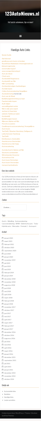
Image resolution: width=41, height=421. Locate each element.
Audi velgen (6, 104)
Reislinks (7, 394)
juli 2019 (7, 263)
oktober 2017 (9, 310)
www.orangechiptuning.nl (11, 71)
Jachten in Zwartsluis (9, 111)
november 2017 (9, 307)
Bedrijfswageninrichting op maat (13, 99)
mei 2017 (7, 316)
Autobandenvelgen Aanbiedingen (14, 86)
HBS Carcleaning (8, 84)
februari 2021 (9, 244)
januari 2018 (8, 304)
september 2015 (10, 360)
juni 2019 (7, 266)
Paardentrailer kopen (9, 101)
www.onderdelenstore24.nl (11, 194)
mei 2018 (7, 291)
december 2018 (9, 279)
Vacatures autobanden (10, 152)
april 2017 (7, 320)
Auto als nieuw (7, 74)
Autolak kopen (7, 89)
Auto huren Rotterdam (10, 160)
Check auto (6, 76)
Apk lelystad (6, 58)
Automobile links (10, 391)
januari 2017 (8, 329)
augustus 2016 (9, 338)
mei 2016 (7, 345)
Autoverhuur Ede (8, 157)
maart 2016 (8, 351)
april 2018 (7, 294)
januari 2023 (8, 238)
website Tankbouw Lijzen (11, 114)
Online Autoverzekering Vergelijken (14, 91)
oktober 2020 (9, 247)
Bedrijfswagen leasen (9, 119)
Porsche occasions (8, 124)
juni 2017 (7, 313)
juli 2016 (7, 341)
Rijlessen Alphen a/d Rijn (10, 121)
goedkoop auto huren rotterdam (13, 61)
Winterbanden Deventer (10, 155)
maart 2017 (8, 323)
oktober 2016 (9, 335)
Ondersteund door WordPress (13, 413)
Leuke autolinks (9, 400)
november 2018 (9, 282)
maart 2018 (8, 298)
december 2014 (9, 373)
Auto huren (6, 129)
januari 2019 (8, 276)
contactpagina (25, 189)
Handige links (9, 397)
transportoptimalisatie (10, 165)
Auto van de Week (8, 96)
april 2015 (7, 367)
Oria (32, 413)
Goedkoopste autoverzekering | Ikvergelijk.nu (18, 126)
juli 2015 (7, 363)
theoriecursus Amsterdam (11, 141)
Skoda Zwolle (6, 55)
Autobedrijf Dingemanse (10, 79)
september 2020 (10, 251)
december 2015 (9, 357)
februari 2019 (9, 272)
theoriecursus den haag (10, 144)
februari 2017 (9, 326)
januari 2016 (8, 354)
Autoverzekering (8, 146)
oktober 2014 (9, 379)
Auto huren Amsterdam (10, 162)
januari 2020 (8, 257)
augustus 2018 (9, 285)
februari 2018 (9, 301)
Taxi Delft (5, 136)
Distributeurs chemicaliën (11, 139)
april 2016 (7, 348)
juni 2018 (7, 288)
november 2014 (9, 376)
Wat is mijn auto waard (10, 109)
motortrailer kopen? (9, 69)
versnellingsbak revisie (10, 106)
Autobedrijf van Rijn (9, 81)
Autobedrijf (6, 116)
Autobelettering (8, 94)
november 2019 (9, 260)
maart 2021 (8, 241)
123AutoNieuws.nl (22, 13)
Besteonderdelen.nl (31, 194)
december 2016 (9, 332)
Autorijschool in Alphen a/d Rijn (13, 150)
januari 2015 (8, 370)
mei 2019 (7, 269)
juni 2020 (7, 254)
